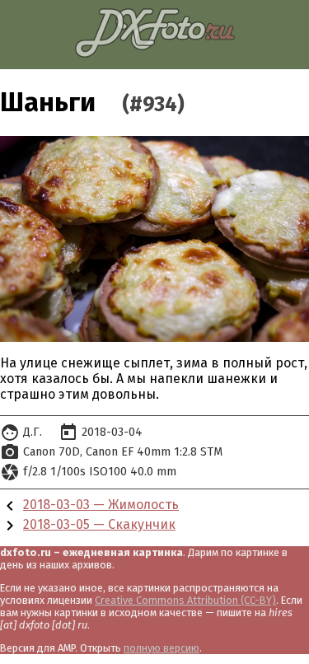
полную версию (161, 648)
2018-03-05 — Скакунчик (99, 524)
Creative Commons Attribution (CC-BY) (185, 600)
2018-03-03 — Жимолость (101, 504)
